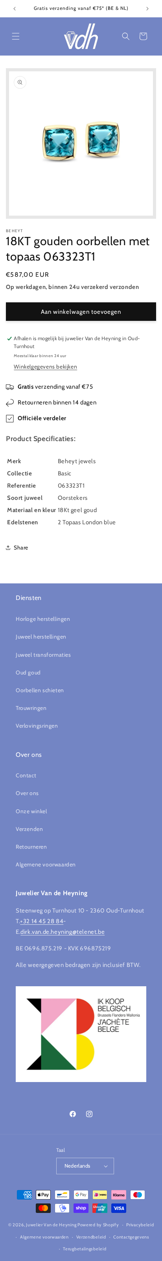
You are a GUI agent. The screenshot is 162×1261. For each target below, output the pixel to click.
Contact (26, 775)
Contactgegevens (131, 1237)
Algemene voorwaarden (46, 864)
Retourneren (31, 846)
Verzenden (29, 829)
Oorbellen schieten (40, 690)
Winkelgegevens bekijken (45, 366)
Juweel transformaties (43, 654)
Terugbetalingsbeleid (84, 1249)
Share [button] (21, 547)
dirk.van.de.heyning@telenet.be (62, 931)
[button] (15, 36)
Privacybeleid (140, 1224)
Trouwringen (31, 708)
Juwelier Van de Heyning (51, 1224)
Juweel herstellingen (41, 636)
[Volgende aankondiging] (147, 8)
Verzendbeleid (91, 1237)
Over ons (27, 793)
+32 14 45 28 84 (41, 921)
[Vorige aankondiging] (14, 8)
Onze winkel (31, 811)
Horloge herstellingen (43, 618)
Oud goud (28, 672)
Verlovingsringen (37, 725)
